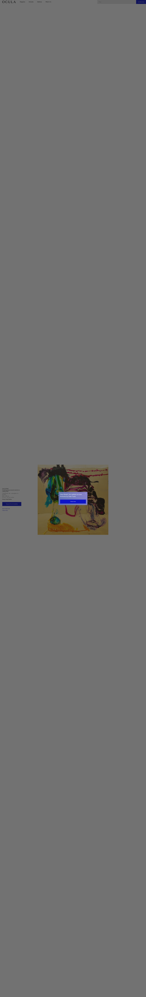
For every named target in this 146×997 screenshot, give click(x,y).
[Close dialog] (85, 494)
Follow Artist (73, 501)
